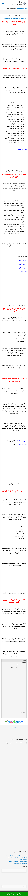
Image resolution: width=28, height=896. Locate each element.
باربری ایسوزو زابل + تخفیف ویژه (20, 863)
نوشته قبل (14, 727)
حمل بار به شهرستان (22, 18)
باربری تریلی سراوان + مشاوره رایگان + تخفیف (18, 861)
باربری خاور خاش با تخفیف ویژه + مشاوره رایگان (17, 857)
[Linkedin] (16, 722)
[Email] (6, 722)
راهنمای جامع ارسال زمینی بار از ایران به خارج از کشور (17, 855)
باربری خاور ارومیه (23, 859)
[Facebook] (22, 722)
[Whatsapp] (14, 722)
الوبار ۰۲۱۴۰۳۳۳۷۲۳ (16, 3)
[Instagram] (11, 722)
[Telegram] (9, 722)
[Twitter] (19, 722)
